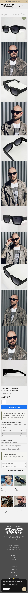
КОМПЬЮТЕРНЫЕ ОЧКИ (14, 549)
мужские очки (13, 13)
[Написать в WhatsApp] (11, 575)
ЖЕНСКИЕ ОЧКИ (14, 547)
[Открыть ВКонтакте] (16, 575)
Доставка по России (7, 463)
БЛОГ (14, 568)
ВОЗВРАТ (14, 559)
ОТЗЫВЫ (14, 566)
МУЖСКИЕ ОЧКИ (14, 545)
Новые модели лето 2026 (13, 1)
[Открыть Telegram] (14, 575)
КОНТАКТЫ (14, 569)
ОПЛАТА (14, 557)
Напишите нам (7, 456)
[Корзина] (22, 6)
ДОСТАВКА (14, 555)
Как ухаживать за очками (9, 466)
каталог (4, 13)
